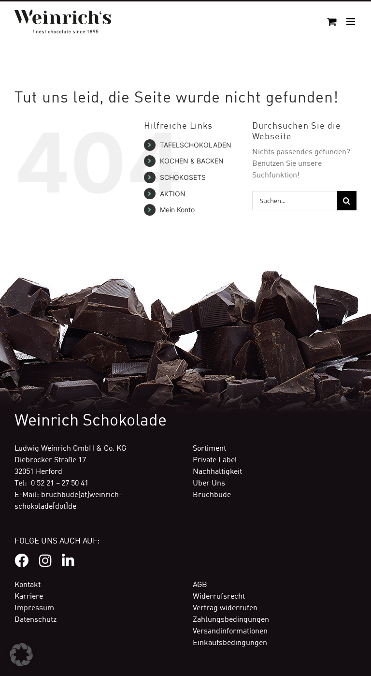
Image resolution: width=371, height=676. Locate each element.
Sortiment (209, 449)
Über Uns (209, 483)
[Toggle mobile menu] (351, 21)
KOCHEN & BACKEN (192, 161)
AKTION (173, 194)
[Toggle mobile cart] (332, 21)
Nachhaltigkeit (217, 472)
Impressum (34, 608)
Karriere (28, 597)
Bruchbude (212, 495)
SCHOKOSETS (183, 177)
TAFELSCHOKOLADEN (195, 145)
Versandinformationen (230, 631)
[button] (21, 654)
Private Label (215, 460)
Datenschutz (35, 620)
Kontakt (27, 585)
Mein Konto (177, 210)
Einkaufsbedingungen (230, 643)
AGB (200, 585)
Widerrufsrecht (219, 597)
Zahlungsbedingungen (231, 620)
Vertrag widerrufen (225, 608)
